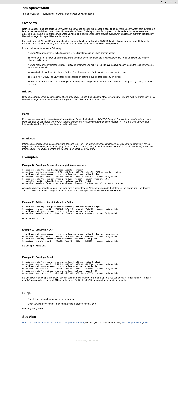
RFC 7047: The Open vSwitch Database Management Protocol (53, 322)
